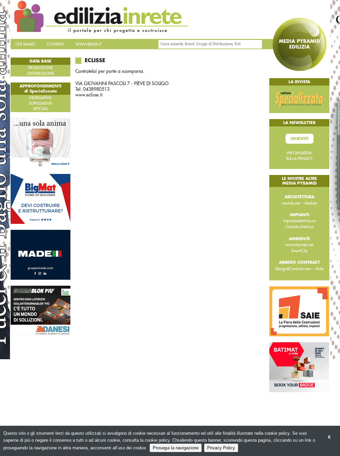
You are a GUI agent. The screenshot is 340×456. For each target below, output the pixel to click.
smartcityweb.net (299, 245)
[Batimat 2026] (299, 367)
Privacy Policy (221, 447)
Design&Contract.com (293, 269)
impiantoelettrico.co (299, 221)
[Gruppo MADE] (40, 254)
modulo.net (291, 203)
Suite (319, 269)
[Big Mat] (40, 198)
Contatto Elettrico (299, 227)
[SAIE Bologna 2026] (299, 311)
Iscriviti (299, 139)
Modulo (310, 203)
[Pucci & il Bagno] (40, 142)
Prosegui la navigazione (176, 447)
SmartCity (299, 251)
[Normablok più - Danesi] (40, 310)
